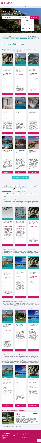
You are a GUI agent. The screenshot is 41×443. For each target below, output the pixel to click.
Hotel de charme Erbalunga (7, 69)
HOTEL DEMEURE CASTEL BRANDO (11, 68)
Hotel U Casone (19, 324)
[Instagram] (31, 434)
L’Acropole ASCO (33, 68)
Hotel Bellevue (19, 111)
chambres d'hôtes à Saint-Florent (19, 50)
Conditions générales (25, 433)
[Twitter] (35, 434)
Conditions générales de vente (25, 435)
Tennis (35, 38)
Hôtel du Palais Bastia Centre (9, 221)
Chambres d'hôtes (6, 38)
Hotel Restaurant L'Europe (22, 150)
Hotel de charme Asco (32, 69)
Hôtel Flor (5, 111)
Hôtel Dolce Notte (33, 150)
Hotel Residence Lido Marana (22, 271)
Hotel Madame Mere (7, 150)
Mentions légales (24, 437)
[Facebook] (33, 434)
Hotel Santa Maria (33, 111)
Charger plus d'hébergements (20, 177)
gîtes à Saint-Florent (17, 51)
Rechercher (34, 17)
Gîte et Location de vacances (14, 38)
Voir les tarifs (7, 133)
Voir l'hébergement (7, 93)
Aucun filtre (31, 38)
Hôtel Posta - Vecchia (21, 221)
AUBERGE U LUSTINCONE (22, 68)
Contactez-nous (34, 433)
